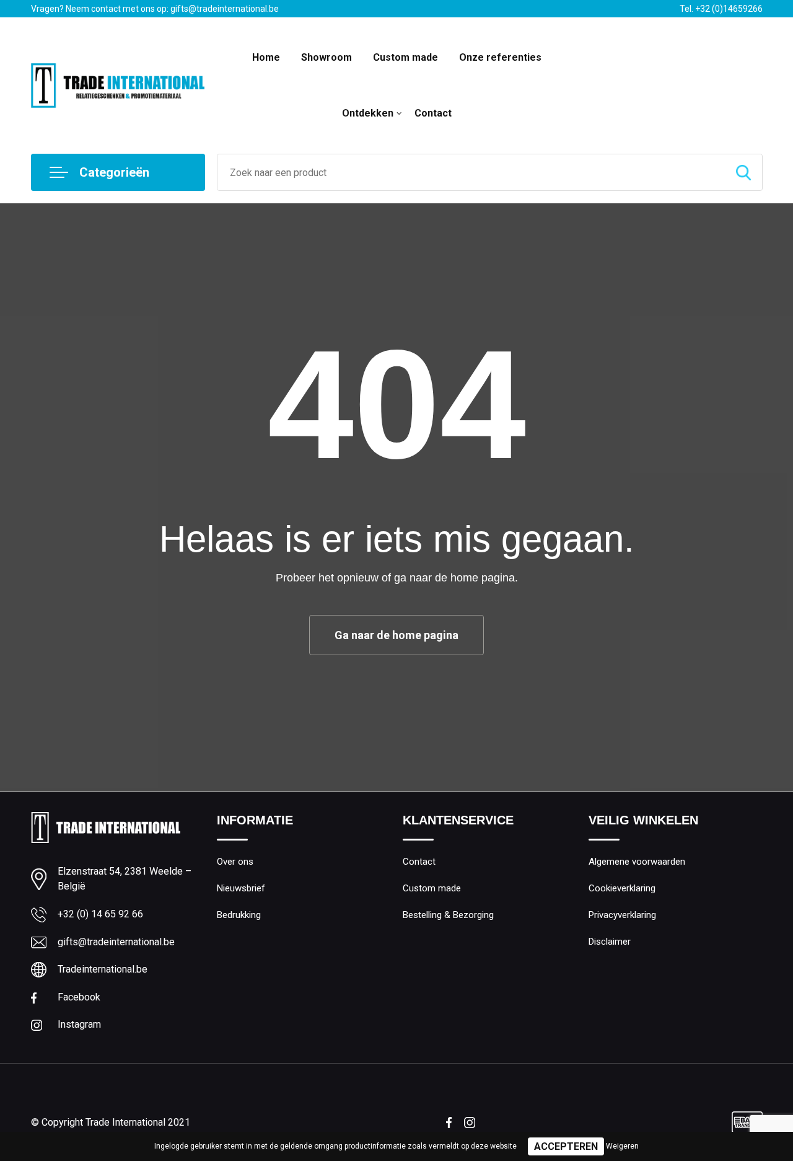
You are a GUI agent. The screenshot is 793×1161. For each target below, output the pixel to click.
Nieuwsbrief (241, 888)
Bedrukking (239, 914)
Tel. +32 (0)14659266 (721, 9)
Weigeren (622, 1146)
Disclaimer (610, 941)
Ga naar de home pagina (396, 635)
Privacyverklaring (622, 914)
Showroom (326, 57)
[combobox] (471, 172)
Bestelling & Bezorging (448, 914)
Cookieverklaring (622, 888)
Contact (433, 113)
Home (266, 57)
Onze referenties (500, 57)
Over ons (235, 861)
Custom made (405, 57)
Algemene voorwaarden (637, 861)
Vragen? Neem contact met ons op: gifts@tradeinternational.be (155, 9)
